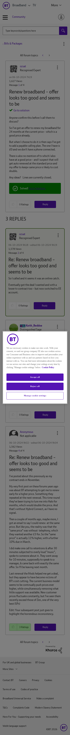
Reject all (35, 386)
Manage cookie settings (35, 395)
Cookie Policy (48, 367)
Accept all (35, 377)
